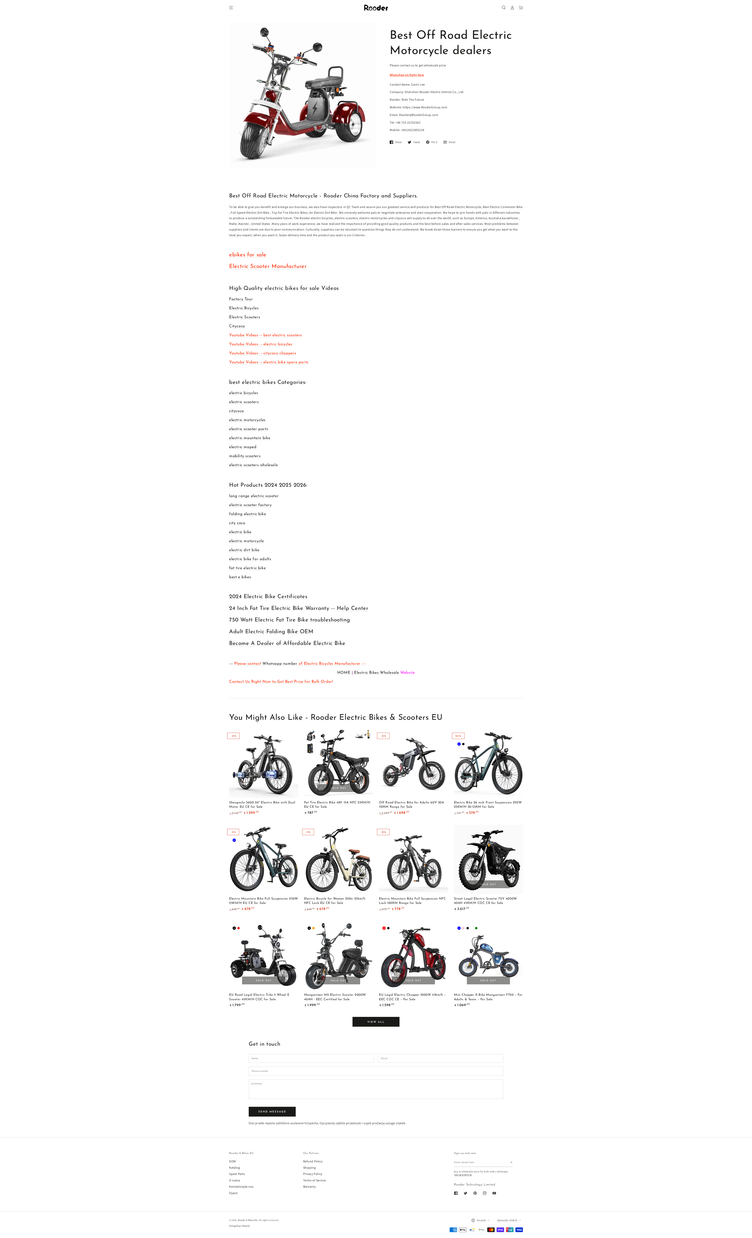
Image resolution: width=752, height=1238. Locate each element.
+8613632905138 (463, 1175)
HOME (343, 673)
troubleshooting (330, 620)
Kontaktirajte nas (241, 1187)
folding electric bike (247, 514)
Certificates (292, 597)
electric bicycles (243, 393)
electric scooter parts (248, 429)
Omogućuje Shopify (239, 1225)
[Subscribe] (511, 1162)
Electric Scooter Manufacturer (268, 266)
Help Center (353, 608)
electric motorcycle (246, 541)
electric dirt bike (244, 550)
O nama (234, 1180)
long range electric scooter (254, 496)
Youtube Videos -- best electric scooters (265, 335)
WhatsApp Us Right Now (407, 75)
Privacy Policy (312, 1174)
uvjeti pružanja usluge (379, 1123)
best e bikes (240, 577)
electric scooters (244, 402)
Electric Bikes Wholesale (376, 673)
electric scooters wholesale (253, 465)
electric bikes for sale (292, 288)
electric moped (242, 447)
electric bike (240, 532)
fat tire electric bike (247, 568)
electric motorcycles (247, 420)
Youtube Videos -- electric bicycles (260, 344)
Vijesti (233, 1193)
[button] (503, 7)
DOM (232, 1161)
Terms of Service (314, 1180)
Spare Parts (237, 1174)
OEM (307, 632)
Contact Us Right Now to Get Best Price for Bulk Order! (281, 682)
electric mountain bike (249, 438)
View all (376, 1022)
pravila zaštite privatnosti (343, 1123)
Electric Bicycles (243, 308)
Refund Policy (313, 1161)
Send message (272, 1111)
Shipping (309, 1168)
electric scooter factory (250, 505)
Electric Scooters (244, 317)
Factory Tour (241, 299)
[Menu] (231, 7)
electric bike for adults (250, 559)
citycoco (236, 411)
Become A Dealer (251, 643)
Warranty (309, 1187)
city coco (237, 523)
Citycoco (237, 326)
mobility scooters (244, 456)
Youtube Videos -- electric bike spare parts (268, 362)
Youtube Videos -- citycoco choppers (262, 353)
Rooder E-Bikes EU (248, 1220)
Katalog (234, 1168)
